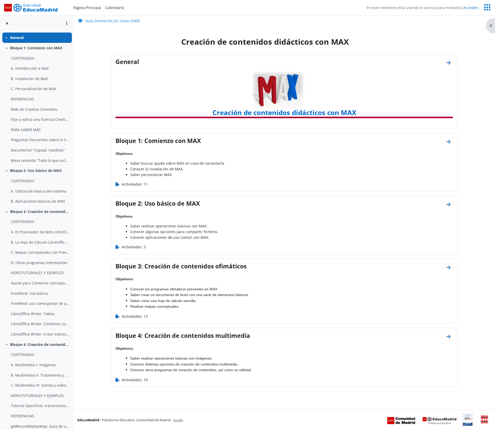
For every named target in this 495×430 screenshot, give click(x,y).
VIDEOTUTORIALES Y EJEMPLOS (37, 272)
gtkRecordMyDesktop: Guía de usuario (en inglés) (40, 426)
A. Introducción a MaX (30, 68)
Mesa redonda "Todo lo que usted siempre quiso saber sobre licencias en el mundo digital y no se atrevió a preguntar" (40, 160)
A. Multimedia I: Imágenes (33, 364)
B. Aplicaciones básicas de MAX (38, 201)
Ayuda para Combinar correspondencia (40, 283)
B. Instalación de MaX (29, 78)
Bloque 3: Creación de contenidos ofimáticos (40, 211)
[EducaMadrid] (439, 420)
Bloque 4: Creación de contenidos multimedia (40, 344)
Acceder (470, 7)
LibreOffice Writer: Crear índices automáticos (40, 334)
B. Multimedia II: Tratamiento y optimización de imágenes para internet (40, 375)
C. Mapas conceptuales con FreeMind (40, 252)
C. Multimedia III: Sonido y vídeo (38, 385)
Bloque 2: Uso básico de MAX (36, 170)
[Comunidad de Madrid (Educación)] (401, 420)
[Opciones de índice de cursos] (66, 23)
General (17, 37)
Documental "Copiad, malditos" (38, 150)
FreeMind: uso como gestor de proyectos (40, 303)
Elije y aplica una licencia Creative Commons (40, 119)
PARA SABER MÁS (26, 129)
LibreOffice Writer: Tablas (33, 313)
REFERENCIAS (22, 99)
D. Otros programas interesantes (39, 262)
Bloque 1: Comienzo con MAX (36, 47)
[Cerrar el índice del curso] (7, 23)
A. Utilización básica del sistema (38, 191)
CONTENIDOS (22, 58)
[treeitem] (37, 38)
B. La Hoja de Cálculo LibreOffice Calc (40, 242)
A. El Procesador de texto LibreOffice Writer (40, 231)
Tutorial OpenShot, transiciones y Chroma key (40, 405)
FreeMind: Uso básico (29, 293)
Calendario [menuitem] (114, 7)
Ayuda (178, 420)
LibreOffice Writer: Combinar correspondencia (40, 323)
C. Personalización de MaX (33, 88)
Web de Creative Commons (34, 109)
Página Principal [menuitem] (87, 7)
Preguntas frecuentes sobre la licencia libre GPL (40, 139)
